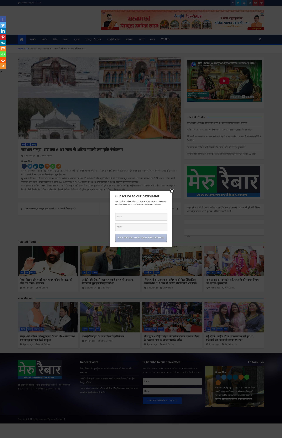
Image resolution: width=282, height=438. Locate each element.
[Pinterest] (3, 37)
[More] (3, 66)
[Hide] (1, 72)
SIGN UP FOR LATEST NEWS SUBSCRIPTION (141, 237)
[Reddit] (3, 60)
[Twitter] (3, 25)
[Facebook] (3, 19)
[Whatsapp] (3, 54)
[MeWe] (3, 43)
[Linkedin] (3, 31)
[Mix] (3, 48)
